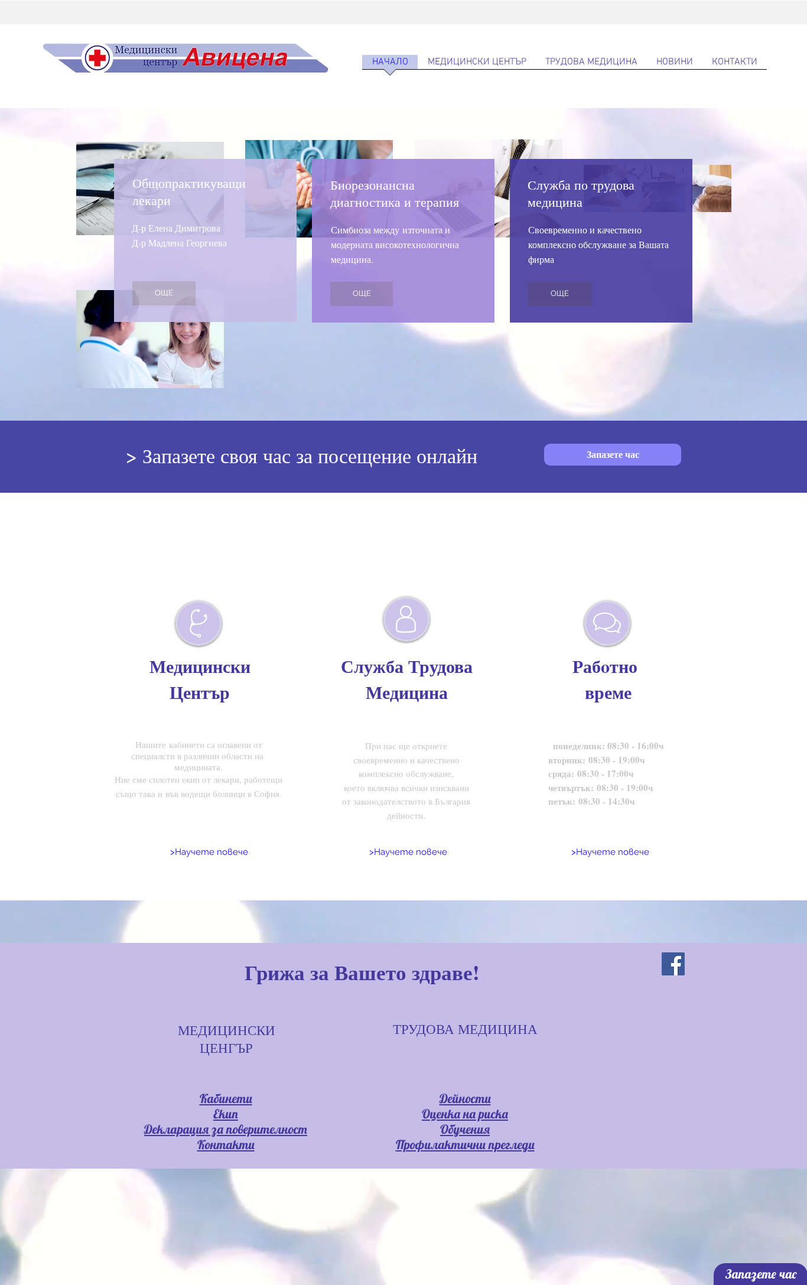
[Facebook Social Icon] (673, 963)
